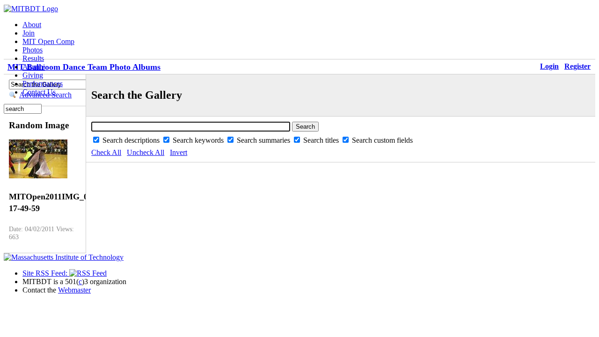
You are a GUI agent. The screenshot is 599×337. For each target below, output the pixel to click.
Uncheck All (145, 152)
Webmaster (74, 290)
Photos (32, 50)
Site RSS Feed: (45, 273)
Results (33, 58)
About (31, 25)
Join (28, 33)
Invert (178, 152)
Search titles (322, 140)
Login (549, 66)
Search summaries (264, 140)
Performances (42, 84)
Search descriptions (131, 140)
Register (577, 66)
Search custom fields (382, 140)
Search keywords (199, 140)
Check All (106, 152)
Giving (32, 75)
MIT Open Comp (48, 41)
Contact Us (39, 92)
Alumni (33, 67)
